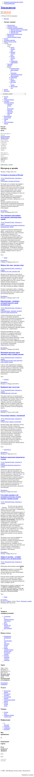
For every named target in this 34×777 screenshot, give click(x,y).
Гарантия (6, 726)
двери (5, 257)
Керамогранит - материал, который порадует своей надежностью (10, 303)
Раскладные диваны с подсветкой (13, 415)
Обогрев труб (14, 32)
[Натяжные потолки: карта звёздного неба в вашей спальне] (13, 362)
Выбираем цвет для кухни (10, 387)
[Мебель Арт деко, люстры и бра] (10, 271)
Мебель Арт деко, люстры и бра (12, 265)
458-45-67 (7, 12)
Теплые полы (11, 25)
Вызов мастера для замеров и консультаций (8, 626)
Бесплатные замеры (7, 691)
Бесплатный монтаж (7, 697)
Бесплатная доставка (7, 694)
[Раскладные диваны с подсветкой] (11, 421)
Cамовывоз (7, 728)
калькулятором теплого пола (5, 137)
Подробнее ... (4, 210)
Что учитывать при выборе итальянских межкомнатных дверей (11, 217)
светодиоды (7, 449)
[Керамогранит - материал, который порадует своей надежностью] (13, 312)
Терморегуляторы (12, 26)
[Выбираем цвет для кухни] (9, 393)
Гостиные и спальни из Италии (12, 175)
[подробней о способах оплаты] (1, 738)
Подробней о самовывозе (4, 683)
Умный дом (10, 35)
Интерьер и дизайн (26, 601)
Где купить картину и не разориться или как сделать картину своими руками (11, 496)
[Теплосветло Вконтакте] (1, 608)
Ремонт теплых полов (6, 704)
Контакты (6, 729)
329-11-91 (7, 13)
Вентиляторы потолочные (14, 34)
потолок (6, 379)
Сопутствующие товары (14, 37)
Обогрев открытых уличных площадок (7, 658)
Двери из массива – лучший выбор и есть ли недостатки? (11, 558)
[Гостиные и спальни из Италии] (10, 181)
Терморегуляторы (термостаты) (9, 715)
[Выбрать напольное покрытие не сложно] (13, 466)
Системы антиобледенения (15, 28)
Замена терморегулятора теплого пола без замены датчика (8, 651)
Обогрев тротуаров (16, 31)
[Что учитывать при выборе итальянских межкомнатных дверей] (13, 227)
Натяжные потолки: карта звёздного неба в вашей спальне (12, 353)
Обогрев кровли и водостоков (19, 29)
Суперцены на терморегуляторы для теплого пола (9, 619)
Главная (8, 601)
